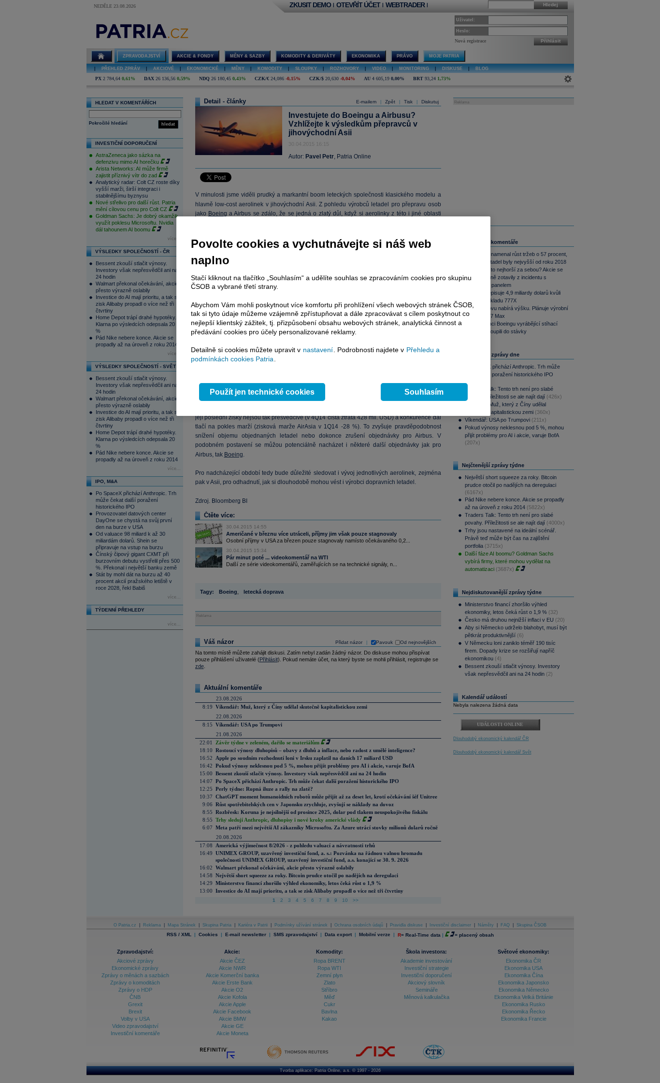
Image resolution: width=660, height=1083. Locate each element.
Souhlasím (424, 392)
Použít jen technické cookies (262, 392)
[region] (333, 316)
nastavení (318, 350)
